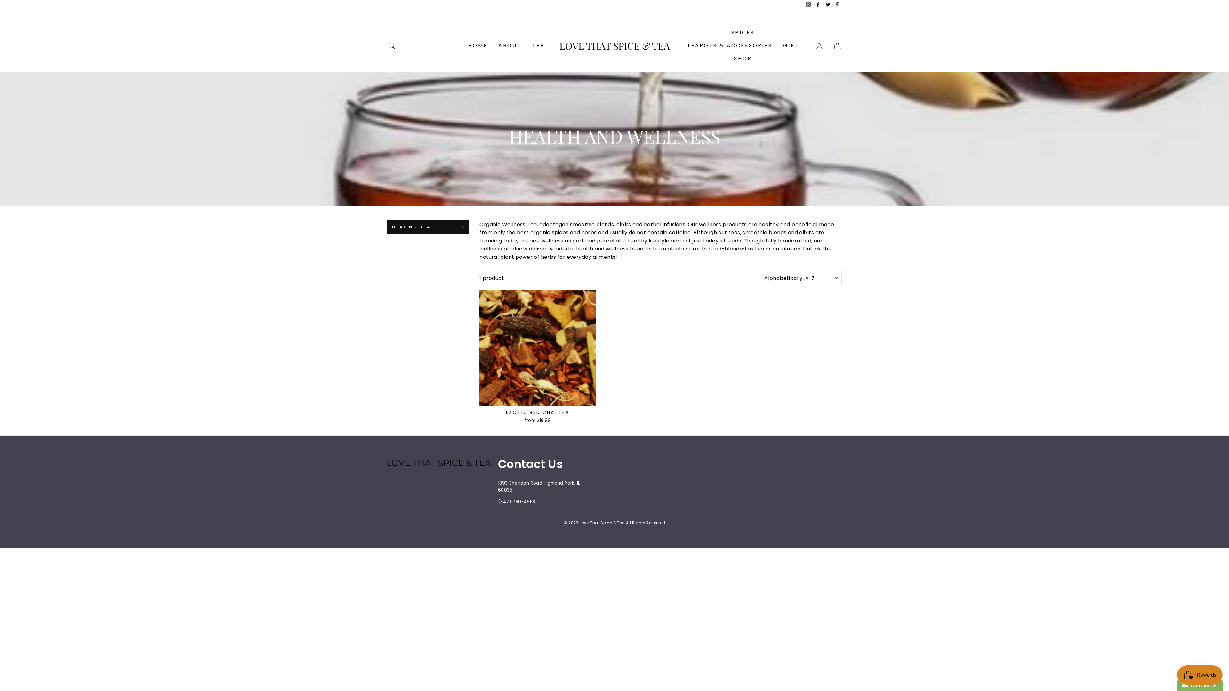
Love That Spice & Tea (614, 46)
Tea (538, 45)
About (509, 45)
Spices (742, 32)
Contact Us (1203, 685)
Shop (743, 58)
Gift (791, 45)
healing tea (411, 227)
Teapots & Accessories (729, 45)
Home (477, 45)
